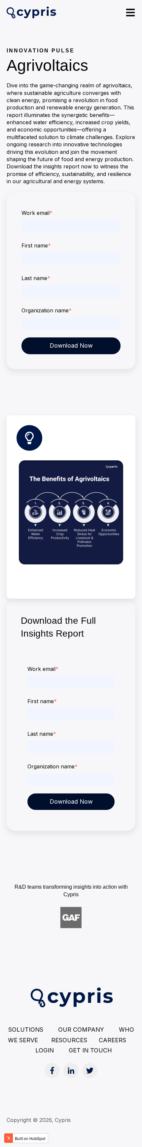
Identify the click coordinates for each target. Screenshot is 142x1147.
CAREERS (112, 1040)
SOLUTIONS (25, 1029)
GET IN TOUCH (90, 1050)
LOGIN (44, 1050)
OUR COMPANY (81, 1029)
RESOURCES (75, 1040)
